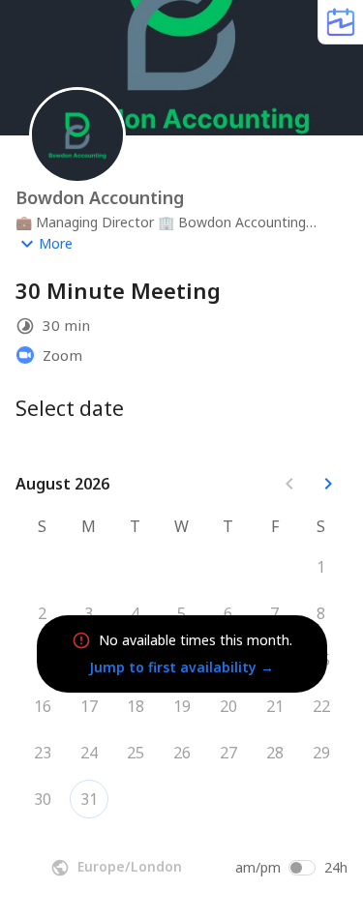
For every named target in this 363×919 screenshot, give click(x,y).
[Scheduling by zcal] (340, 22)
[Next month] (328, 483)
